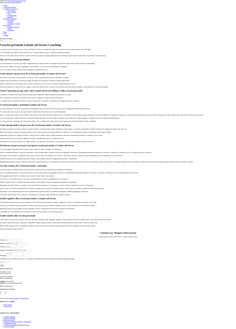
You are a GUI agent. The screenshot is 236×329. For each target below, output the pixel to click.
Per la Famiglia (11, 12)
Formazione (10, 20)
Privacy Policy (8, 304)
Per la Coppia (11, 10)
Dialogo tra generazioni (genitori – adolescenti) (17, 321)
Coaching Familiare (9, 317)
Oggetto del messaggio (6, 250)
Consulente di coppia (10, 323)
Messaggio (3, 255)
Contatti (6, 35)
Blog (5, 32)
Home (5, 5)
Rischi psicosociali (9, 320)
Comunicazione (12, 15)
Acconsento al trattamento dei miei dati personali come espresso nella (50, 259)
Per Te (9, 14)
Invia (2, 265)
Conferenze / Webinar (13, 24)
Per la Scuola (7, 25)
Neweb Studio (14, 298)
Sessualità (10, 17)
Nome (2, 240)
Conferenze (10, 30)
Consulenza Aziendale (10, 19)
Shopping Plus (24, 298)
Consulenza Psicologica (11, 9)
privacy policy (70, 259)
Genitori (9, 29)
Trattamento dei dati (6, 259)
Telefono (2, 247)
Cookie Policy (8, 306)
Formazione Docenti (13, 27)
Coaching (10, 22)
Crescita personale (9, 326)
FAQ (5, 33)
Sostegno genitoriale (9, 318)
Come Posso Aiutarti (10, 7)
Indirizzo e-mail (4, 243)
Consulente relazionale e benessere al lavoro (16, 325)
